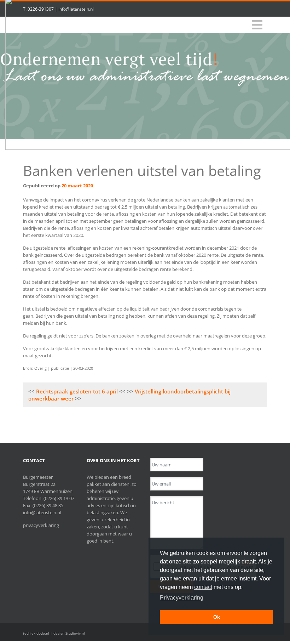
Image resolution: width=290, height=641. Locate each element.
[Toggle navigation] (257, 25)
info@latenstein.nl (76, 9)
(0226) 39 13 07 (59, 498)
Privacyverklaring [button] (181, 598)
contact (203, 587)
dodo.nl (42, 633)
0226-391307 (41, 9)
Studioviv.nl (75, 633)
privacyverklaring (41, 525)
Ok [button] (216, 617)
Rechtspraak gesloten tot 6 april (77, 391)
